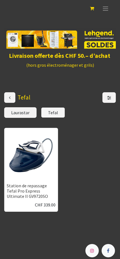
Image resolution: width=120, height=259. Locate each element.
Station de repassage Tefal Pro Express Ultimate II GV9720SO (27, 191)
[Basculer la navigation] (105, 8)
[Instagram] (92, 250)
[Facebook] (108, 250)
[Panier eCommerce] (91, 8)
